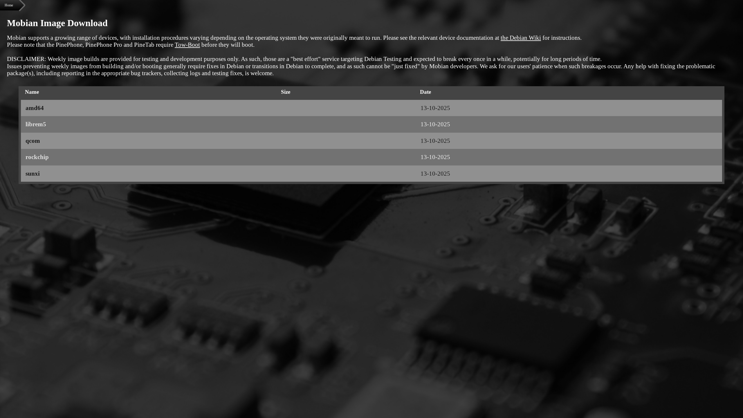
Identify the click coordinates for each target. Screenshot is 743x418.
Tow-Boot (187, 44)
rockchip (37, 157)
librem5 (36, 124)
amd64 (35, 108)
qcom (33, 140)
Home (9, 5)
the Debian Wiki (521, 37)
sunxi (33, 173)
